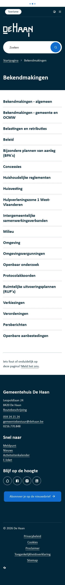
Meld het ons (30, 366)
